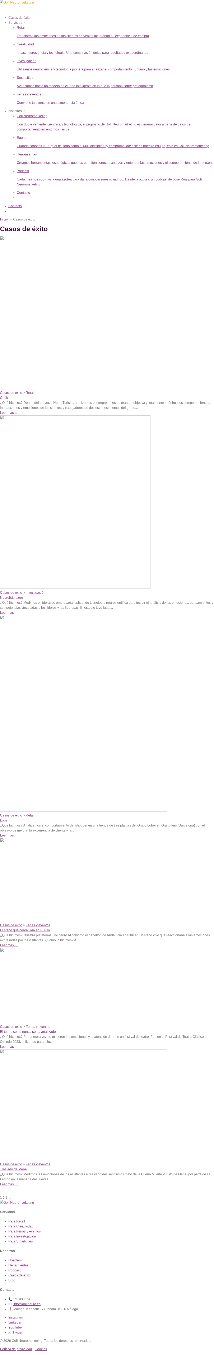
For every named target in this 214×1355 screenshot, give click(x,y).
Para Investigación (22, 1236)
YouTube (15, 1327)
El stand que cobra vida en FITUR (25, 930)
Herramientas (18, 1265)
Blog (11, 1280)
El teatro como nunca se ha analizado (28, 1031)
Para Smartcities (20, 1241)
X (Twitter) (15, 1332)
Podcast (14, 1270)
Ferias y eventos (38, 925)
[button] (16, 22)
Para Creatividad (20, 1226)
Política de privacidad (16, 1349)
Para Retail (16, 1221)
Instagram (15, 1317)
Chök (4, 397)
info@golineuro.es (27, 1304)
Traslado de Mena (13, 1169)
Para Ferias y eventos (24, 1231)
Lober (4, 820)
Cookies (41, 1349)
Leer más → (9, 413)
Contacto (23, 192)
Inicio (4, 219)
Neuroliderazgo (11, 597)
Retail (30, 392)
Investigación (35, 592)
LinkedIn (14, 1322)
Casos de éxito (11, 392)
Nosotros (15, 1260)
